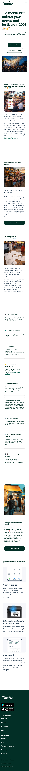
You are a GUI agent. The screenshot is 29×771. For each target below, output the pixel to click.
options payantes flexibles (12, 373)
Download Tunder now (12, 138)
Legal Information (6, 763)
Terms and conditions (7, 760)
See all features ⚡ (14, 678)
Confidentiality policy (7, 766)
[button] (26, 3)
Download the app (14, 50)
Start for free (14, 45)
